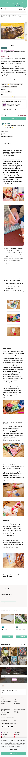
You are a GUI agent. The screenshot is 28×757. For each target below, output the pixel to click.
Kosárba (14, 118)
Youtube (24, 644)
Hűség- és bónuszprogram (17, 712)
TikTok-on (6, 263)
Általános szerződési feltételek (5, 710)
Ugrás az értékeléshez (20, 58)
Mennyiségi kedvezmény (19, 709)
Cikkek (15, 720)
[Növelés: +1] (5, 115)
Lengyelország (6, 736)
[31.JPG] (13, 329)
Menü (1, 9)
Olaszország (18, 736)
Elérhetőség (3, 714)
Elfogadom (13, 754)
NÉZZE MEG (17, 5)
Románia (17, 734)
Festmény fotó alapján (6, 701)
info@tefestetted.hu (8, 692)
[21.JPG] (13, 316)
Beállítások (13, 749)
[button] (11, 45)
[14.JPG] (13, 302)
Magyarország (18, 732)
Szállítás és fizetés (6, 111)
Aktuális (15, 701)
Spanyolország (18, 738)
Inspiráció (3, 703)
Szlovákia (5, 734)
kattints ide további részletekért (13, 63)
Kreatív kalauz (4, 720)
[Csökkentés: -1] (2, 115)
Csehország (5, 732)
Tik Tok (21, 644)
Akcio (15, 699)
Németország (6, 738)
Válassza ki (8, 636)
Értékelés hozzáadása (8, 603)
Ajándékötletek (17, 703)
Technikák (3, 699)
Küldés (14, 679)
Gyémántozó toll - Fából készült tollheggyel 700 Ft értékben (13, 105)
